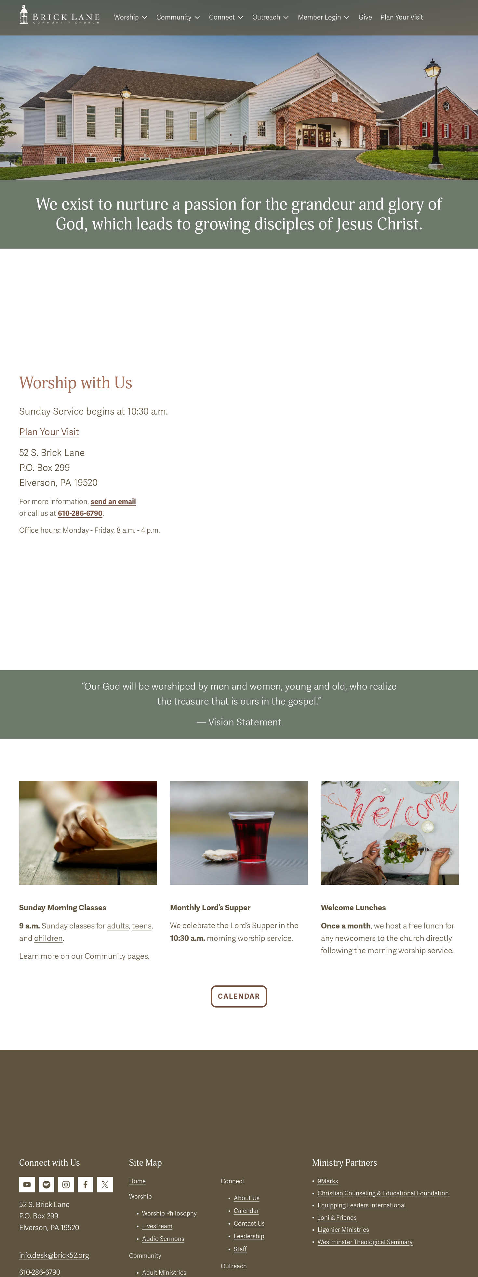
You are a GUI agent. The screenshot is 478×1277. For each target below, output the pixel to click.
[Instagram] (66, 1184)
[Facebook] (85, 1184)
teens (142, 926)
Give (365, 17)
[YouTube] (27, 1184)
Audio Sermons (163, 1239)
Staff (240, 1249)
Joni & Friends (337, 1217)
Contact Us (249, 1223)
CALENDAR (239, 996)
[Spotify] (46, 1184)
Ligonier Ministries (343, 1229)
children (48, 938)
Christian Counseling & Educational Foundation (383, 1193)
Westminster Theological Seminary (365, 1242)
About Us (246, 1198)
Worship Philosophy (169, 1213)
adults (118, 926)
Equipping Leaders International (362, 1205)
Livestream (157, 1226)
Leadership (249, 1236)
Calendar (246, 1211)
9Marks (328, 1181)
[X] (105, 1184)
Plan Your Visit (401, 17)
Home (137, 1181)
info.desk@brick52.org (54, 1255)
